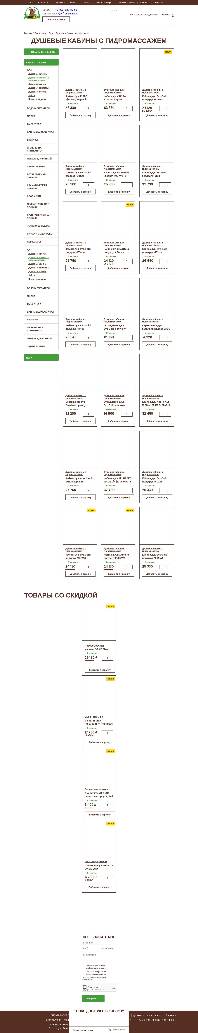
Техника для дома (38, 226)
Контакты (144, 2)
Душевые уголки (37, 84)
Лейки (31, 95)
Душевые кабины (37, 73)
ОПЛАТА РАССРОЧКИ (37, 2)
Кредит (86, 2)
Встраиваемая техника (36, 176)
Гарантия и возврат (103, 2)
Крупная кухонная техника (39, 216)
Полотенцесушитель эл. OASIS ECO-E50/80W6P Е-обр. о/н (99, 869)
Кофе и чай (34, 196)
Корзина (166, 15)
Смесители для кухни (96, 789)
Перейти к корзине (116, 1030)
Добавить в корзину (80, 115)
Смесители (34, 124)
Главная (28, 33)
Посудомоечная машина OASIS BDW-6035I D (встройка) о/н (99, 649)
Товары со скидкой (43, 52)
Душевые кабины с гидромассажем (38, 79)
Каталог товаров (36, 62)
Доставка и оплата (126, 2)
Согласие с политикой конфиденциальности (95, 966)
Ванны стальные (94, 716)
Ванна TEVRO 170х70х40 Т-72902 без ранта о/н (99, 724)
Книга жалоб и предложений (144, 15)
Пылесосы (34, 242)
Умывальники (36, 166)
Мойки (31, 116)
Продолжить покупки (83, 1030)
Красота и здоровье (39, 234)
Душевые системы (38, 87)
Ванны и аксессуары (40, 132)
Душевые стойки (37, 91)
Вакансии (158, 2)
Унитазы (32, 140)
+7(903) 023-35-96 (66, 9)
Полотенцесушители (96, 861)
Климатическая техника (37, 186)
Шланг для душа (37, 99)
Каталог (73, 2)
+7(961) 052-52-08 (66, 13)
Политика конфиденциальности (64, 1024)
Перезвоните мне (56, 19)
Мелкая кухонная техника (38, 205)
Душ (51, 33)
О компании (59, 2)
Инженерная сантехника (35, 149)
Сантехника (40, 33)
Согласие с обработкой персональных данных (96, 972)
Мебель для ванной (39, 159)
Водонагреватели (38, 108)
